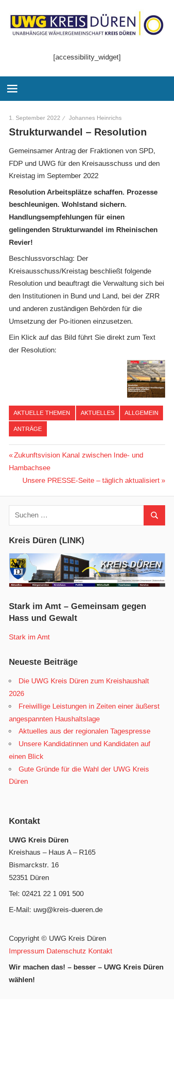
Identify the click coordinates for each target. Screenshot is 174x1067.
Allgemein (141, 412)
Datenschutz (66, 951)
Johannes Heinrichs (95, 117)
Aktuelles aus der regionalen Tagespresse (84, 731)
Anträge (28, 428)
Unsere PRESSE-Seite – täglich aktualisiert (91, 481)
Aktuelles (97, 412)
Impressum (26, 951)
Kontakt (100, 951)
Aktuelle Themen (42, 412)
